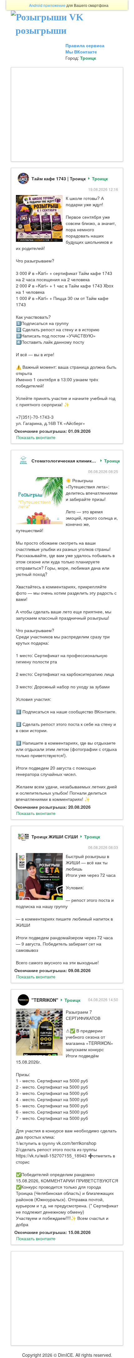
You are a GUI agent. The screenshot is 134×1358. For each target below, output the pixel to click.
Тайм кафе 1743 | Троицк (58, 178)
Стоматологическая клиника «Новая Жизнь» (64, 460)
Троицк (88, 58)
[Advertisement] (67, 114)
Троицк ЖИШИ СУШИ (54, 836)
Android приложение (47, 5)
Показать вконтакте (35, 437)
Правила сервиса (84, 45)
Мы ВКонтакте (81, 51)
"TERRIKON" (44, 1000)
